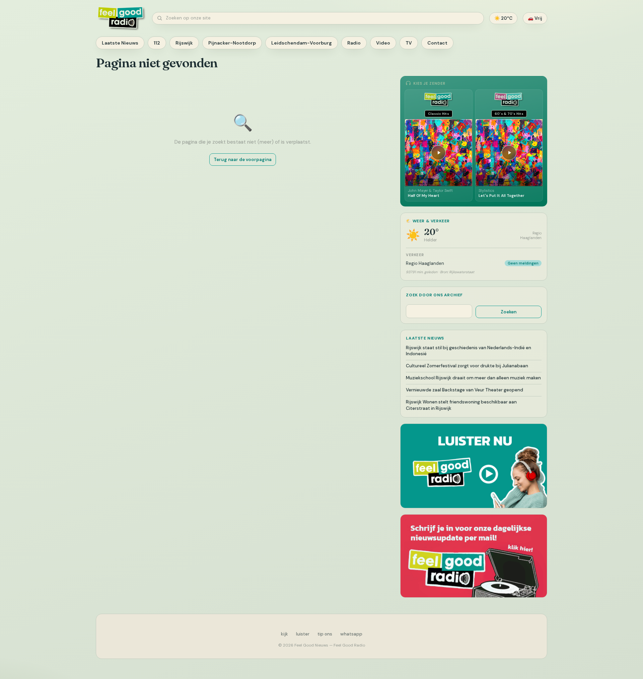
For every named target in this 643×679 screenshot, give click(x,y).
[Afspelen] (438, 152)
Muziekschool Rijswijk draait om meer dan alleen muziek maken (473, 378)
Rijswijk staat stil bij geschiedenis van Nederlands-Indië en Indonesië (468, 351)
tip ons (324, 634)
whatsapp (351, 634)
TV (409, 43)
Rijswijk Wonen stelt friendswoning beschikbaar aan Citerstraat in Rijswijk (461, 405)
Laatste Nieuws (120, 43)
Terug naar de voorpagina (243, 159)
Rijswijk (184, 43)
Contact (437, 43)
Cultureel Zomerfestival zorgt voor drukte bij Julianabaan (467, 366)
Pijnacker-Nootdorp (232, 43)
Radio (354, 43)
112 (157, 43)
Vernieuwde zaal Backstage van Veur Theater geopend (464, 390)
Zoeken (508, 312)
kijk (284, 634)
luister (302, 634)
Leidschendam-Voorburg (301, 43)
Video (383, 43)
